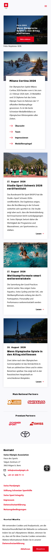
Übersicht (19, 125)
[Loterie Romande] (15, 402)
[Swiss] (36, 423)
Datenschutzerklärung (15, 504)
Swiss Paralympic (12, 485)
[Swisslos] (36, 402)
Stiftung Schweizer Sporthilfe (18, 490)
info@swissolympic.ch (18, 470)
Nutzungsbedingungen (15, 509)
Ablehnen (25, 549)
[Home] (6, 6)
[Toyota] (26, 434)
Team (17, 131)
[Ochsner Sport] (15, 423)
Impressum (9, 500)
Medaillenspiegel (23, 143)
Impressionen (21, 137)
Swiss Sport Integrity (14, 495)
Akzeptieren (40, 549)
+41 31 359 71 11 (16, 475)
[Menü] (45, 6)
